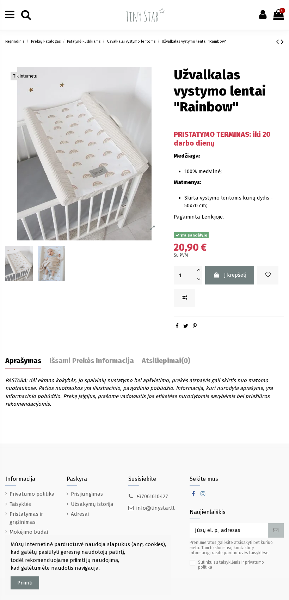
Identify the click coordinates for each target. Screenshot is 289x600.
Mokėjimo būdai (29, 532)
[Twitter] (185, 326)
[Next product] (282, 42)
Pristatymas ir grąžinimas (26, 518)
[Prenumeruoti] (276, 530)
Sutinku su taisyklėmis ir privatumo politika (231, 565)
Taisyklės (20, 504)
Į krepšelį (235, 275)
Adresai (80, 514)
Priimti (24, 583)
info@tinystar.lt (155, 508)
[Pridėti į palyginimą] (184, 298)
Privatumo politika (32, 494)
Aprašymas (23, 361)
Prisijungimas (87, 494)
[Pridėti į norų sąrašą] (267, 275)
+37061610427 (152, 496)
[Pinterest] (195, 326)
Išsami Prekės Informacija (91, 361)
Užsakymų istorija (92, 504)
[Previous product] (278, 42)
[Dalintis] (177, 326)
